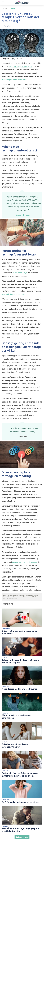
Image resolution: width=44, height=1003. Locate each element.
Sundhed (5, 826)
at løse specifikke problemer (14, 80)
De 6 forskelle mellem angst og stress (20, 802)
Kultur (4, 658)
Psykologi (5, 8)
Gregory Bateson (23, 215)
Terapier (12, 8)
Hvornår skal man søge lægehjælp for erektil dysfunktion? (20, 829)
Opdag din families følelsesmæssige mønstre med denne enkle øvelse (20, 774)
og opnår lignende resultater (13, 294)
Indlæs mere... (22, 837)
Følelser (5, 771)
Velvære (5, 713)
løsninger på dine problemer (20, 66)
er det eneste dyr (19, 273)
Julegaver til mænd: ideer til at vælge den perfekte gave (20, 661)
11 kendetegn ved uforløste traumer (19, 689)
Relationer (6, 629)
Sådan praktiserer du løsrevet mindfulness (16, 716)
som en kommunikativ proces (24, 562)
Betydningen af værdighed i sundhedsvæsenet (15, 745)
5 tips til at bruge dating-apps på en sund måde (19, 632)
